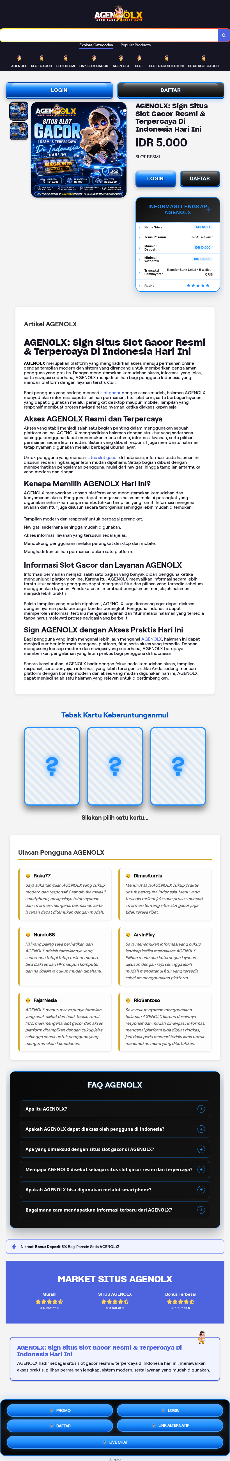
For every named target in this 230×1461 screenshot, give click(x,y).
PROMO (63, 1409)
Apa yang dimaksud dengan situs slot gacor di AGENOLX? (90, 1149)
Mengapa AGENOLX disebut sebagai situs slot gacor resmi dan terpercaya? (109, 1169)
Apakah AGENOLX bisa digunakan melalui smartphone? (88, 1190)
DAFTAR (171, 90)
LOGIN (59, 90)
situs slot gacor (103, 457)
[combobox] (109, 35)
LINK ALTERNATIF (173, 1427)
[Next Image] (122, 150)
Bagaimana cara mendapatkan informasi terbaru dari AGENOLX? (99, 1210)
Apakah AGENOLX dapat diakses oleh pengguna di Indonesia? (95, 1129)
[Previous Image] (35, 150)
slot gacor (110, 392)
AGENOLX (151, 639)
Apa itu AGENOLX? (46, 1109)
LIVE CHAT (118, 1444)
